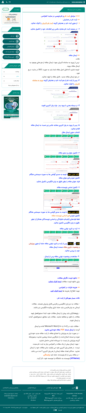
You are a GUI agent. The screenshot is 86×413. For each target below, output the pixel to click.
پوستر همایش (16, 93)
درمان (17, 76)
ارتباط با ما (16, 10)
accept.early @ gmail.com (10, 396)
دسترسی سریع (16, 29)
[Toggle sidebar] (84, 2)
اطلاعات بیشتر (5, 9)
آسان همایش (18, 407)
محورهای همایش (13, 66)
